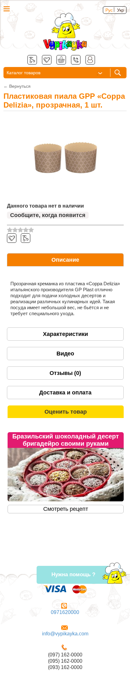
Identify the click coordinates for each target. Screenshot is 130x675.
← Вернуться (17, 86)
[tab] (65, 259)
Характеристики (65, 334)
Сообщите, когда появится (48, 215)
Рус (109, 10)
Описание (65, 260)
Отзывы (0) (65, 373)
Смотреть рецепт (65, 509)
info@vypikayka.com (65, 633)
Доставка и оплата (65, 392)
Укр (120, 10)
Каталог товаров (23, 72)
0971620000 (65, 612)
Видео (65, 353)
